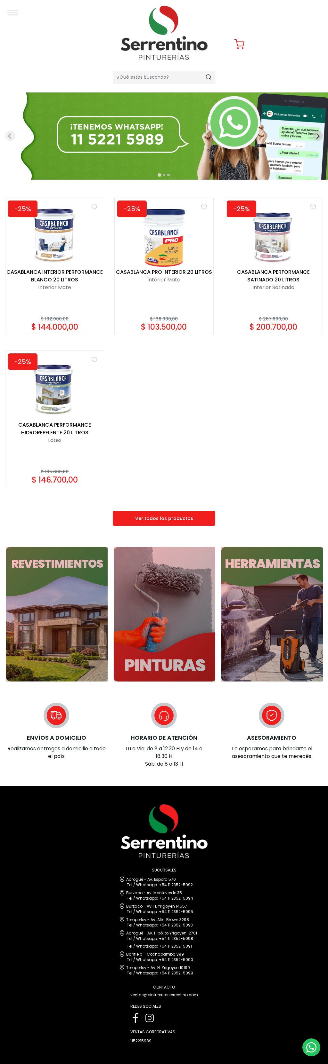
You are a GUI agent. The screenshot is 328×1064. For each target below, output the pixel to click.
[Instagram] (149, 1018)
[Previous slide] (10, 136)
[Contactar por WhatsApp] (311, 1047)
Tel (129, 884)
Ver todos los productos (164, 518)
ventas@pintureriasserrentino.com (164, 994)
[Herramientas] (271, 614)
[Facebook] (135, 1018)
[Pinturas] (164, 614)
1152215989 (141, 1041)
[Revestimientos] (56, 614)
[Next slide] (318, 136)
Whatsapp (146, 884)
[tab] (159, 175)
